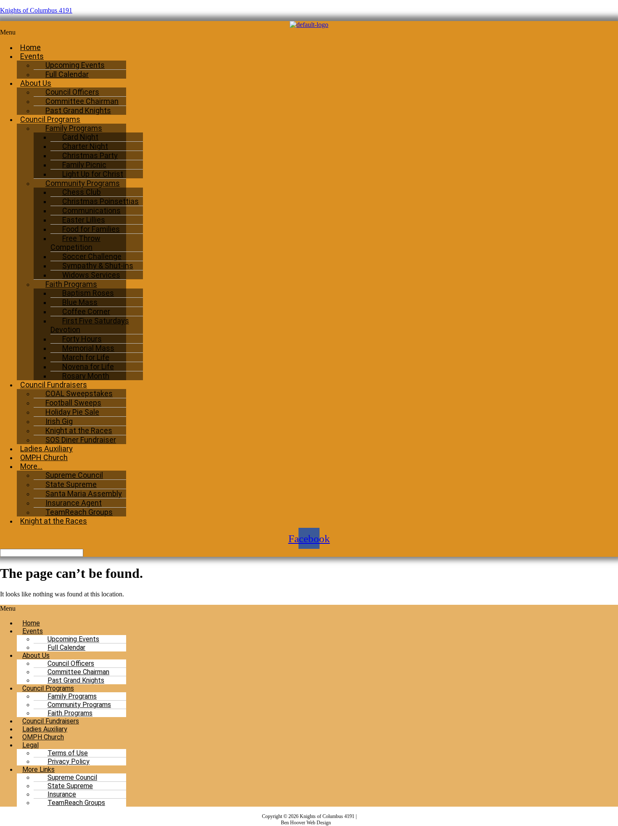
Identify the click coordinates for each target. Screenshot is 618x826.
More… (31, 466)
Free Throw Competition (75, 243)
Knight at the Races (53, 520)
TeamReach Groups (76, 803)
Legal (30, 745)
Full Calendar (67, 74)
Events (32, 56)
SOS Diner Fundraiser (80, 439)
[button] (209, 32)
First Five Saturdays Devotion (89, 325)
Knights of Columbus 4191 (36, 10)
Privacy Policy (69, 761)
